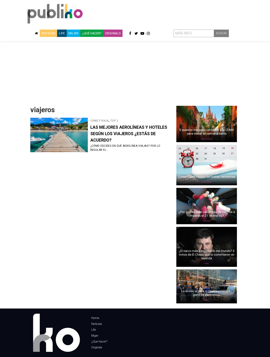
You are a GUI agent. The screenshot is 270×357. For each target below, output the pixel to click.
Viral (206, 264)
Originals (113, 33)
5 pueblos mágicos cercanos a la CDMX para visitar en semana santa (206, 131)
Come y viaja (99, 120)
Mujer (73, 33)
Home (95, 318)
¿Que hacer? (99, 341)
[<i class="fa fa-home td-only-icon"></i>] (36, 33)
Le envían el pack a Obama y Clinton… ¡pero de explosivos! (206, 293)
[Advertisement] (135, 72)
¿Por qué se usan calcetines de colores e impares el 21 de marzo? (207, 213)
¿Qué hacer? (91, 33)
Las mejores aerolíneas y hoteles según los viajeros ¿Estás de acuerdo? (128, 134)
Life (62, 33)
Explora (206, 221)
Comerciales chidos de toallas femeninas (206, 176)
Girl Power (206, 182)
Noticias (48, 33)
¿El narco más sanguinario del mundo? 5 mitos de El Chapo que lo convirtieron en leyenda (207, 254)
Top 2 (114, 120)
